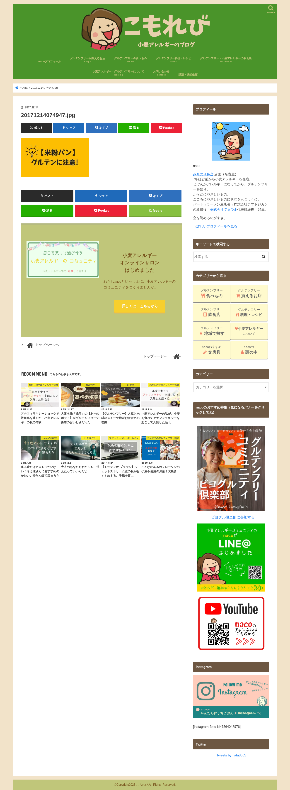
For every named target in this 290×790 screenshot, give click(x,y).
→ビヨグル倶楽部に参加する (231, 517)
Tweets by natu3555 (231, 755)
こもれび (142, 784)
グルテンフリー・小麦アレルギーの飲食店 (226, 60)
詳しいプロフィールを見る (216, 226)
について (250, 331)
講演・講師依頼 (188, 74)
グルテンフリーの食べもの (130, 60)
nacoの (251, 350)
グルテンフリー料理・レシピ (173, 60)
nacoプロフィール (49, 61)
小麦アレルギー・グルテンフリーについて (118, 73)
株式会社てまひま (223, 209)
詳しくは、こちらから (140, 306)
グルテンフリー (212, 293)
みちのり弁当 (203, 174)
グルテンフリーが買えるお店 (87, 60)
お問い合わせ (161, 73)
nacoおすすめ (212, 350)
